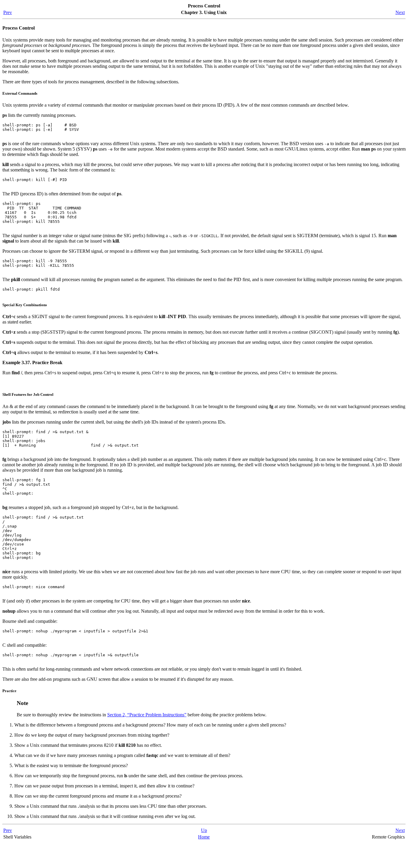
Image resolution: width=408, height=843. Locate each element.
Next (400, 12)
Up (204, 830)
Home (204, 836)
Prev (7, 12)
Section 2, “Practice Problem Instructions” (146, 714)
